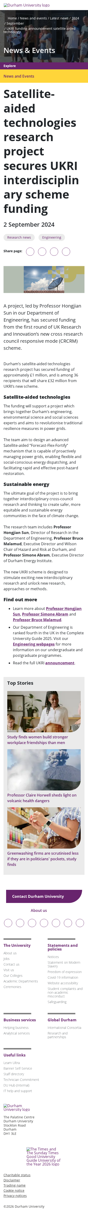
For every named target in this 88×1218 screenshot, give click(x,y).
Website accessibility (63, 983)
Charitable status (17, 1175)
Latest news (59, 18)
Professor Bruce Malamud (37, 619)
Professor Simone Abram (45, 614)
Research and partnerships (58, 1035)
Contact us (11, 964)
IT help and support (18, 1091)
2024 (75, 18)
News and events (33, 18)
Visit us (9, 970)
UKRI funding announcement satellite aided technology (40, 30)
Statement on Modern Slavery (64, 964)
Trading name (15, 1185)
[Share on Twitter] (42, 252)
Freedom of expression (65, 972)
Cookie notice (14, 1190)
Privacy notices (15, 1195)
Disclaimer (12, 1180)
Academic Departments (21, 981)
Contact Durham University (38, 896)
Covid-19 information (63, 977)
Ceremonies (12, 987)
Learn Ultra (12, 1062)
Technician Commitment (21, 1079)
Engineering (51, 237)
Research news (19, 237)
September (15, 23)
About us (39, 910)
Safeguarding (57, 1002)
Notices (53, 957)
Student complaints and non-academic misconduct (65, 992)
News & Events (29, 50)
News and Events (19, 76)
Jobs (7, 958)
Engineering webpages (34, 644)
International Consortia (64, 1027)
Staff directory (14, 1074)
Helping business (16, 1027)
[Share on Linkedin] (66, 252)
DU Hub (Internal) (16, 1085)
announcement (59, 662)
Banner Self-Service (18, 1068)
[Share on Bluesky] (30, 253)
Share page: (13, 251)
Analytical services (17, 1033)
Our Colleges (13, 975)
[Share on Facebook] (54, 252)
